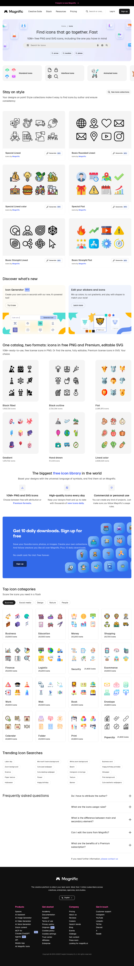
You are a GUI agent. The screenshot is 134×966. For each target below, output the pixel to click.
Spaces (18, 911)
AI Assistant (20, 914)
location (68, 53)
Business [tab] (9, 602)
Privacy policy (48, 924)
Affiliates (45, 940)
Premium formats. (22, 503)
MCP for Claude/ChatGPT (26, 932)
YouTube (99, 918)
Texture (72, 777)
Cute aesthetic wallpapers (112, 783)
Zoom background (11, 767)
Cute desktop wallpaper (46, 772)
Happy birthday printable (111, 767)
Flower (39, 777)
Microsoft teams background (48, 762)
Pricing (73, 11)
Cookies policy (48, 930)
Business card (107, 762)
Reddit (98, 934)
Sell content (74, 937)
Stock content (21, 927)
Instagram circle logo (77, 772)
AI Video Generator (23, 921)
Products (19, 906)
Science (8, 772)
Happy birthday (42, 783)
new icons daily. (76, 503)
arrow (56, 53)
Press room (73, 940)
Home (63, 26)
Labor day (8, 762)
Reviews (72, 918)
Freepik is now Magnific (65, 3)
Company (74, 906)
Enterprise (46, 943)
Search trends (75, 924)
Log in (112, 11)
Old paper (105, 772)
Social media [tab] (25, 602)
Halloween (9, 783)
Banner (72, 783)
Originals (48, 927)
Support (45, 918)
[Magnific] (67, 879)
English (67, 898)
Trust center (47, 937)
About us (73, 914)
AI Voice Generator (23, 924)
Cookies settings (49, 934)
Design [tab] (40, 602)
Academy (46, 911)
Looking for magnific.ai (78, 943)
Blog (71, 927)
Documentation (48, 914)
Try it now (11, 305)
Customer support (103, 911)
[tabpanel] (67, 675)
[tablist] (67, 602)
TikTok (99, 924)
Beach (72, 767)
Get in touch (102, 906)
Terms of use (47, 921)
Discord (99, 927)
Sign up (124, 11)
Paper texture (10, 777)
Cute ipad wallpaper (44, 767)
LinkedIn (99, 921)
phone (80, 53)
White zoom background (79, 762)
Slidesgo (72, 934)
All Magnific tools (22, 946)
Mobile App (20, 943)
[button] (67, 898)
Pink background (108, 777)
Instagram (100, 914)
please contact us (109, 858)
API (16, 940)
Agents (20, 937)
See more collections (120, 92)
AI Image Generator (23, 918)
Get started (48, 906)
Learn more (78, 305)
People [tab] (65, 602)
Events (72, 930)
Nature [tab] (52, 602)
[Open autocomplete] (26, 45)
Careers (72, 921)
